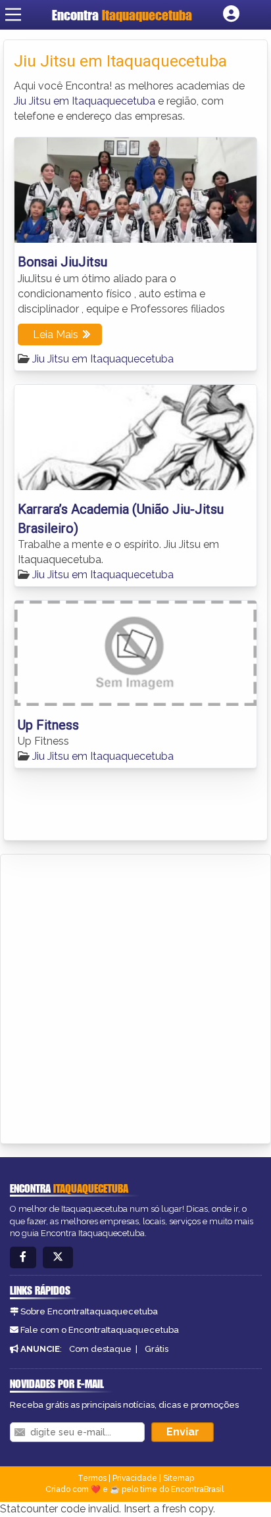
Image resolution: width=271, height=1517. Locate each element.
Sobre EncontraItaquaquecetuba (89, 1311)
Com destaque (100, 1349)
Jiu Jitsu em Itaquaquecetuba (84, 101)
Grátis (156, 1349)
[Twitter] (58, 1257)
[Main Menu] (13, 14)
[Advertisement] (135, 996)
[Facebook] (23, 1257)
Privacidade (134, 1478)
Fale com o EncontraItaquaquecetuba (99, 1330)
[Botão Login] (231, 14)
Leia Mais (55, 334)
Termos (92, 1478)
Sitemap (178, 1478)
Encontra (122, 15)
